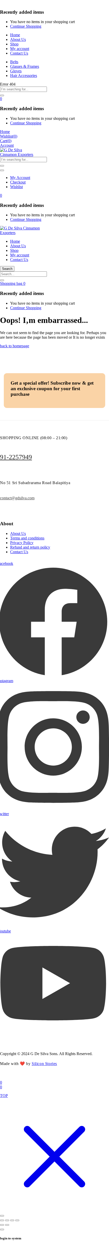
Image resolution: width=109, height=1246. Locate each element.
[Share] (12, 1220)
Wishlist (16, 187)
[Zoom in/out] (2, 1220)
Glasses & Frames (24, 66)
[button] (1, 98)
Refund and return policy (30, 547)
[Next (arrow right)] (7, 1225)
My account (19, 48)
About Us (18, 39)
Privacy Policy (21, 542)
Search (7, 269)
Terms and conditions (27, 538)
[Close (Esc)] (17, 1220)
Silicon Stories (44, 1063)
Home (15, 35)
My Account (20, 177)
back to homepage (14, 346)
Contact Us (19, 53)
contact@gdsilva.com (17, 498)
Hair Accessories (23, 75)
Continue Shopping (25, 26)
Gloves (16, 71)
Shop (14, 44)
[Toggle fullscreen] (7, 1220)
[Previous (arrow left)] (2, 1225)
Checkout (18, 182)
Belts (14, 62)
